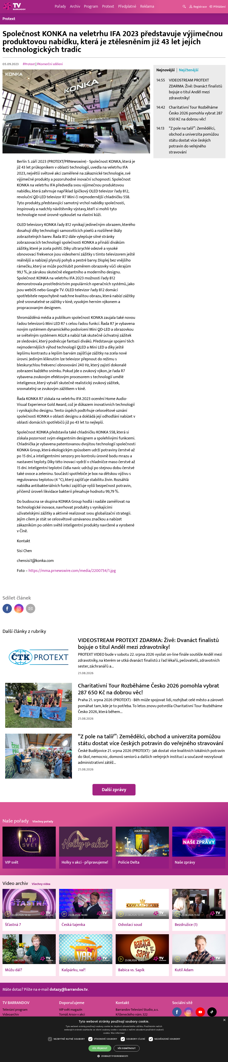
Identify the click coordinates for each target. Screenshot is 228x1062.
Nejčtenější (188, 70)
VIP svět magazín (70, 1010)
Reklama (147, 6)
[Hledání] (185, 6)
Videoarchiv (11, 1015)
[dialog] (114, 1039)
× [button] (224, 1020)
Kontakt (122, 1003)
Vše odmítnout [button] (127, 1048)
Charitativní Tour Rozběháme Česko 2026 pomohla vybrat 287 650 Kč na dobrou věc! (195, 113)
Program (91, 6)
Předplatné (127, 6)
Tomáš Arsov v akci (72, 1015)
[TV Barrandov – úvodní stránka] (14, 6)
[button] (114, 1056)
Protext (108, 6)
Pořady (60, 6)
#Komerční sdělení (50, 64)
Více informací (118, 1033)
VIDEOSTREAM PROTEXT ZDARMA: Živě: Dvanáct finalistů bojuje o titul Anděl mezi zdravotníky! (195, 89)
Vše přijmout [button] (99, 1048)
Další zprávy (114, 789)
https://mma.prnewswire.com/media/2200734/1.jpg (72, 570)
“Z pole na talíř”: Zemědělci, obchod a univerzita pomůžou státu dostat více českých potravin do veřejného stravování (194, 140)
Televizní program (15, 1010)
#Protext (29, 64)
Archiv (75, 6)
